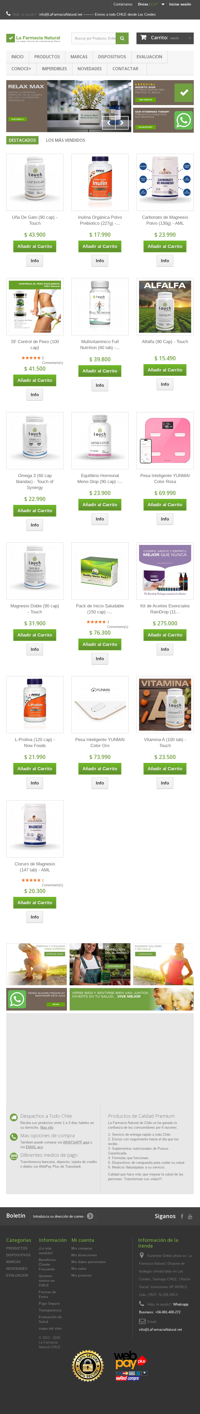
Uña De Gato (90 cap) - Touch (35, 220)
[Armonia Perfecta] (68, 106)
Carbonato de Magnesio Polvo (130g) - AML (165, 220)
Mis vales (78, 1269)
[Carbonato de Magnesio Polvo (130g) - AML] (165, 182)
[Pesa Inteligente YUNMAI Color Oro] (100, 705)
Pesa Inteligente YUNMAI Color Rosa (165, 478)
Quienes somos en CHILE (47, 1280)
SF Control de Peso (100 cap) (35, 344)
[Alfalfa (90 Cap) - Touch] (165, 307)
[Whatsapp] (36, 999)
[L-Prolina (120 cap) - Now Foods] (35, 705)
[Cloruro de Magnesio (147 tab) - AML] (35, 829)
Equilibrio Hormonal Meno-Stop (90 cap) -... (100, 478)
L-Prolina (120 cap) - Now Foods (35, 742)
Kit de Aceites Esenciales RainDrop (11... (165, 608)
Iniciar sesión (180, 4)
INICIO (17, 57)
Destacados (22, 140)
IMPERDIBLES (54, 69)
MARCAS (79, 57)
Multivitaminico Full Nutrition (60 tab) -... (100, 344)
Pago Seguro (49, 1304)
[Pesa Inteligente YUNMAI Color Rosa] (165, 441)
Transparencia (50, 1310)
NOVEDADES (90, 69)
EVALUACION (149, 57)
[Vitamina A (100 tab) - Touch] (165, 705)
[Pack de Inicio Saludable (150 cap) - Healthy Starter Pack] (100, 571)
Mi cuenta (82, 1240)
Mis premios (81, 1275)
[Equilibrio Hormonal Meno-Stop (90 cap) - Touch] (100, 441)
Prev (109, 123)
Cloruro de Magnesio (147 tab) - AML (35, 867)
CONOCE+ (21, 69)
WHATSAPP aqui (76, 1142)
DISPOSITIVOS (112, 57)
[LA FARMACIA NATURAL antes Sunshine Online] (35, 36)
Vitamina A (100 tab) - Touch (165, 742)
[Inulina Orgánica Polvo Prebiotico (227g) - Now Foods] (100, 182)
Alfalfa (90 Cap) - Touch (165, 341)
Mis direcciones (84, 1255)
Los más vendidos (65, 140)
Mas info (46, 1127)
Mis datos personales (88, 1262)
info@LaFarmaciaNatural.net (160, 1330)
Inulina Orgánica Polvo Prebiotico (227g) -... (100, 220)
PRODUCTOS (47, 57)
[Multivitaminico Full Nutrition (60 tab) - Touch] (100, 307)
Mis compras (81, 1248)
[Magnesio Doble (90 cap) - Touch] (35, 571)
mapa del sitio (50, 1329)
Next (122, 123)
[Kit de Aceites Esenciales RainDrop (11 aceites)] (165, 571)
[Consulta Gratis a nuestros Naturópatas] (163, 120)
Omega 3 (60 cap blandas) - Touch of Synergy (34, 481)
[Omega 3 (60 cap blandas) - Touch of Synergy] (35, 441)
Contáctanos (123, 4)
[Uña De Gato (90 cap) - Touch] (35, 182)
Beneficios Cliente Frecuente (47, 1264)
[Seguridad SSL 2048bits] (110, 1366)
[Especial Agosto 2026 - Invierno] (163, 92)
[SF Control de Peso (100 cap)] (35, 307)
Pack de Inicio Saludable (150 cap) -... (100, 608)
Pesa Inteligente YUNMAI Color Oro (100, 742)
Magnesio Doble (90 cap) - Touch (34, 608)
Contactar (125, 69)
